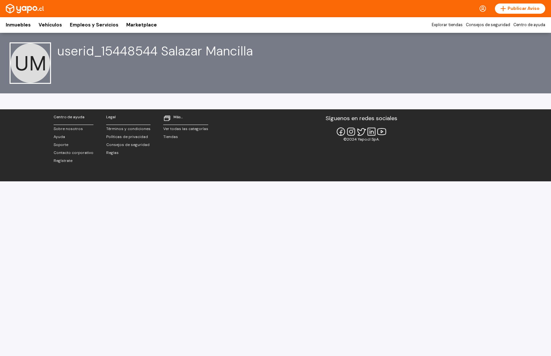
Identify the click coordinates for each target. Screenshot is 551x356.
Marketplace (141, 25)
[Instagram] (351, 132)
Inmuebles (18, 25)
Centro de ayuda (529, 24)
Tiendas (170, 136)
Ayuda (59, 136)
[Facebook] (341, 132)
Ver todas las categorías (185, 128)
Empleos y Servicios (94, 25)
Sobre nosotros (68, 128)
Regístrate (63, 160)
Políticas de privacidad (127, 136)
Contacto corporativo (73, 152)
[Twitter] (361, 132)
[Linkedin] (371, 132)
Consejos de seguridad (488, 24)
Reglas (112, 152)
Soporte (61, 144)
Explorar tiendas (447, 24)
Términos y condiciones (128, 128)
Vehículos (50, 25)
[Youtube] (382, 132)
